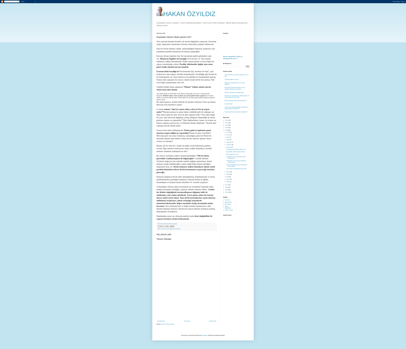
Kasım (228, 135)
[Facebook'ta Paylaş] (171, 226)
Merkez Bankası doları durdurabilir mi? (236, 100)
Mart (227, 177)
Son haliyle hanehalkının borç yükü (236, 168)
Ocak (228, 181)
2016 (226, 187)
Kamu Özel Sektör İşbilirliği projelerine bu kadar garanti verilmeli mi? (236, 107)
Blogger (205, 335)
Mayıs (228, 172)
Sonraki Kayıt (161, 321)
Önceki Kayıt (212, 321)
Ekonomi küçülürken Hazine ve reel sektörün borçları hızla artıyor (235, 88)
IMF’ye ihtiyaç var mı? (232, 154)
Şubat (228, 179)
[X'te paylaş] (169, 226)
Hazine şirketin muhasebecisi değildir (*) (236, 112)
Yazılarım (227, 200)
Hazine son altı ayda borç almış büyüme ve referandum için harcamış (237, 96)
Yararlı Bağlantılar (228, 207)
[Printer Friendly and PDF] (160, 226)
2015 (226, 190)
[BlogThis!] (167, 226)
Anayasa (163, 228)
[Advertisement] (186, 303)
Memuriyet (177, 228)
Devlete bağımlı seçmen (232, 79)
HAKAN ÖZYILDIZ (189, 13)
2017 (226, 185)
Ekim (228, 137)
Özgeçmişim (228, 202)
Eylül (228, 139)
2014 (226, 192)
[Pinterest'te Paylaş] (173, 226)
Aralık (228, 132)
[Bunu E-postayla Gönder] (165, 226)
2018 (226, 130)
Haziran (228, 147)
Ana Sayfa (187, 321)
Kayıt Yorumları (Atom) (167, 324)
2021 (226, 123)
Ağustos (228, 142)
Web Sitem (228, 204)
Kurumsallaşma (170, 228)
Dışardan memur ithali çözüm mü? (236, 149)
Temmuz (229, 144)
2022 (226, 120)
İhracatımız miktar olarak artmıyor (235, 152)
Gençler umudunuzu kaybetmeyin (234, 92)
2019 (226, 127)
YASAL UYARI (229, 210)
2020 (226, 125)
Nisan (228, 174)
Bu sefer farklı (228, 104)
